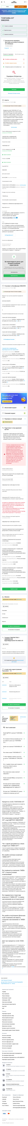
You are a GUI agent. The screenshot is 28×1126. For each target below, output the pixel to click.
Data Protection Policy (18, 1101)
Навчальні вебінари (7, 1002)
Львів (12, 966)
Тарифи (4, 991)
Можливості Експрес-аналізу (14, 93)
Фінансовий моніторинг (8, 1017)
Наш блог (4, 1006)
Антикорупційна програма (19, 1107)
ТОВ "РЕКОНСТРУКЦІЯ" (6, 980)
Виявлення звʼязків (7, 1026)
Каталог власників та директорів (10, 1043)
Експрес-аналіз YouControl (8, 1028)
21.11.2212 (4, 685)
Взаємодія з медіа (6, 998)
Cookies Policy (16, 1103)
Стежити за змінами (8, 26)
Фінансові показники (7, 1022)
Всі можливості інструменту (14, 629)
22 (20, 321)
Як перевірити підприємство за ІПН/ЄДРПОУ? (13, 1057)
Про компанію (5, 993)
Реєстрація (21, 6)
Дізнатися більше (7, 401)
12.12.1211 (4, 691)
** (16, 335)
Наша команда (5, 995)
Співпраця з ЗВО (6, 1000)
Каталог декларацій (7, 1046)
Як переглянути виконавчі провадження (12, 1053)
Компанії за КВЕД (6, 1037)
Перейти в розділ (14, 589)
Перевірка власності (7, 1019)
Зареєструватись (14, 275)
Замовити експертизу (8, 34)
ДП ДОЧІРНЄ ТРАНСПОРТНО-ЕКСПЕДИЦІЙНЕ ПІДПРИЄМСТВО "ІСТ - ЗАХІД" (12, 983)
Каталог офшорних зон (7, 1041)
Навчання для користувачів (9, 1004)
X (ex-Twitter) (5, 1105)
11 (24, 380)
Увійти (7, 6)
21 (17, 321)
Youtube (4, 1101)
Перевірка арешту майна (8, 1059)
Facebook (4, 1097)
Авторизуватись (14, 272)
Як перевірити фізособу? (8, 1055)
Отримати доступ (8, 421)
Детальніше (23, 185)
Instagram (4, 1103)
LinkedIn (4, 1099)
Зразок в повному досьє (15, 626)
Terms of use (16, 1099)
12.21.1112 (4, 698)
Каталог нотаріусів (6, 1048)
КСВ (3, 1008)
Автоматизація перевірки (8, 1024)
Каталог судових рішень (8, 1039)
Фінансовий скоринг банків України (10, 1030)
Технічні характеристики (19, 1105)
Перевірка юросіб (6, 1013)
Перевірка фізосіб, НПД (8, 1015)
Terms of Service (17, 1097)
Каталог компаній (6, 1035)
